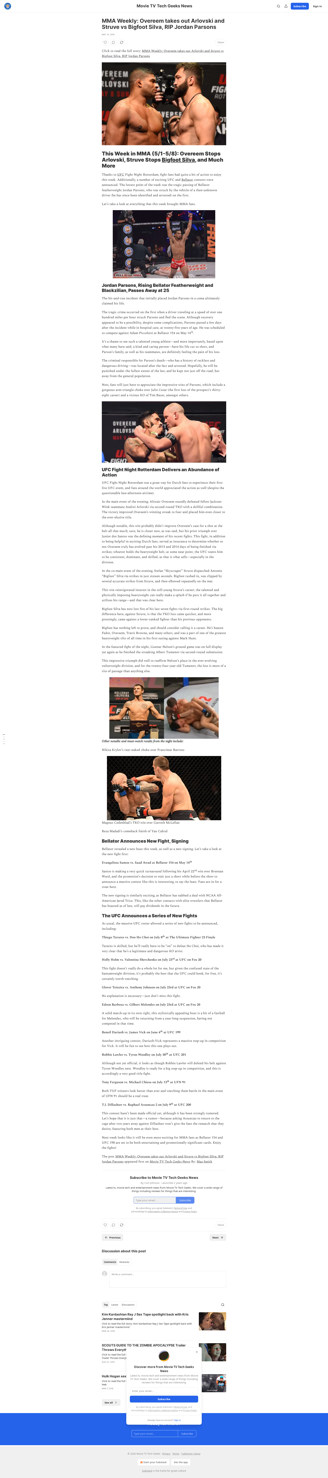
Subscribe (299, 6)
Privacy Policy (190, 1410)
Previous (114, 1237)
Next (215, 1237)
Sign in (317, 6)
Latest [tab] (114, 1304)
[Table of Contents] (3, 739)
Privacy (166, 1453)
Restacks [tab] (124, 1262)
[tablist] (116, 1262)
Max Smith (204, 1161)
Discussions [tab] (128, 1304)
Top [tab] (106, 1304)
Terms (175, 1453)
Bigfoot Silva (178, 159)
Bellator (187, 179)
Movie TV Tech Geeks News (170, 1161)
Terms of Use (180, 1406)
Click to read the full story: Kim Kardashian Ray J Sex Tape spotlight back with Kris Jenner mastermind (147, 1325)
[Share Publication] (286, 6)
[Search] (278, 6)
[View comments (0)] (113, 42)
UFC (120, 174)
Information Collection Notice (163, 1410)
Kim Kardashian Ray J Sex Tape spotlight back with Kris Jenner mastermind (145, 1316)
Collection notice (190, 1453)
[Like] (105, 42)
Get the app (181, 1462)
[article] (164, 1325)
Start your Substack (155, 1462)
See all (109, 1402)
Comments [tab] (110, 1262)
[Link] (97, 159)
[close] (197, 1352)
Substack (147, 1470)
